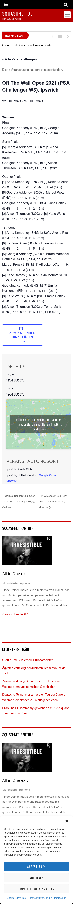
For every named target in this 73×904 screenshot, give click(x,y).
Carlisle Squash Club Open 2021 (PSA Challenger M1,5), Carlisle (18, 501)
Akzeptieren (36, 866)
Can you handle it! (14, 614)
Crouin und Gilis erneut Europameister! (28, 45)
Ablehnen (36, 877)
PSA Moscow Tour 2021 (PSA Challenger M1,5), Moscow (53, 501)
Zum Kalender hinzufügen (22, 335)
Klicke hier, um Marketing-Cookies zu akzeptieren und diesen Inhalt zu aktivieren (40, 424)
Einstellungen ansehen (36, 889)
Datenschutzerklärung (40, 898)
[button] (67, 821)
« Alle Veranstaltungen (19, 59)
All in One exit (15, 573)
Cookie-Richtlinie (16, 898)
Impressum (60, 898)
